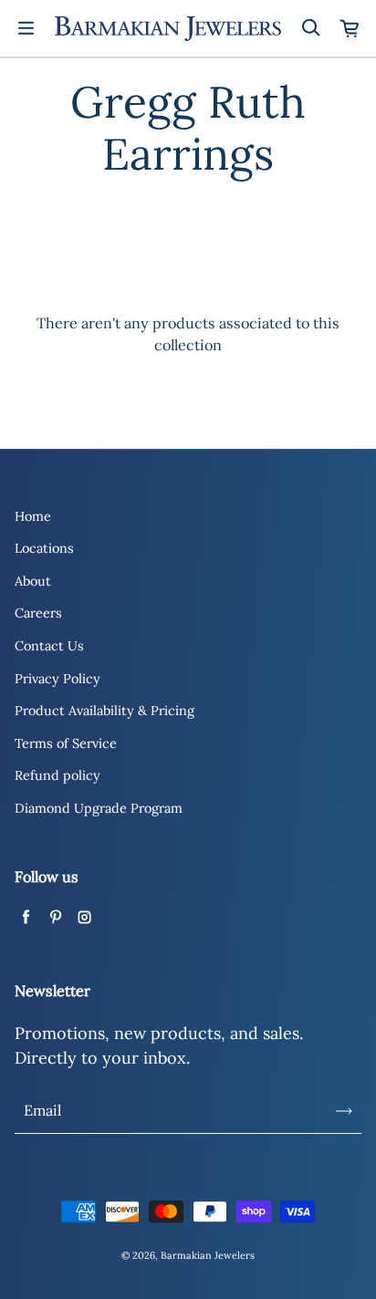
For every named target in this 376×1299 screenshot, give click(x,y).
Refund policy (57, 775)
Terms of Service (66, 743)
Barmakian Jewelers (208, 1255)
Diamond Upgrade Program (99, 808)
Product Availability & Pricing (104, 710)
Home (33, 516)
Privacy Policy (57, 678)
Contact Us (49, 646)
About (33, 581)
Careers (38, 613)
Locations (44, 548)
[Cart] (350, 28)
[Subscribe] (344, 1111)
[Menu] (26, 28)
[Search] (310, 28)
